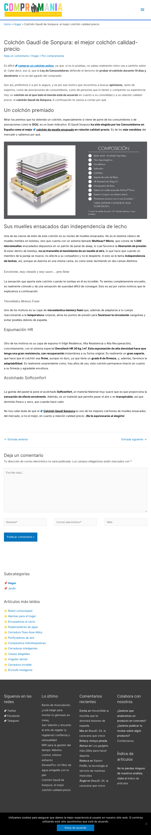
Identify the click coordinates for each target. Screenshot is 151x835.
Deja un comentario (16, 55)
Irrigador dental (17, 659)
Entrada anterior (16, 439)
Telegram (13, 720)
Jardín (12, 588)
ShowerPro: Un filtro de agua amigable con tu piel (56, 770)
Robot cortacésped (20, 610)
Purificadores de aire (21, 637)
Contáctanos (125, 740)
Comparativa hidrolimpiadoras (27, 643)
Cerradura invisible (20, 664)
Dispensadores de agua (23, 627)
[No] (146, 824)
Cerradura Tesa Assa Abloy (25, 632)
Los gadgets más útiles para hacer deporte (93, 750)
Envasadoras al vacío (21, 621)
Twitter (11, 710)
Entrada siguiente (134, 439)
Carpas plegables (19, 653)
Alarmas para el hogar (22, 616)
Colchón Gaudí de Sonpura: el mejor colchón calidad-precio (56, 785)
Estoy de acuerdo (75, 827)
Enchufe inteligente (20, 670)
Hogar (35, 55)
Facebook (13, 715)
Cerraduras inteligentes (23, 648)
